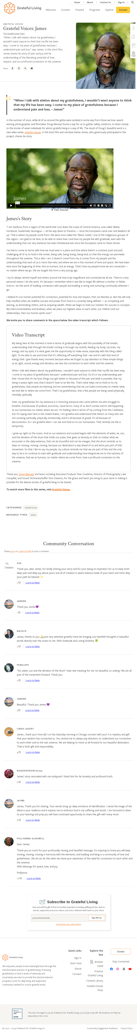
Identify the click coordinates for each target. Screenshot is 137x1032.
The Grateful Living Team (14, 33)
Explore (109, 9)
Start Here (75, 963)
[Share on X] (25, 68)
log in (12, 551)
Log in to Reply (33, 582)
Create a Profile (24, 551)
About (90, 2)
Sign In (121, 2)
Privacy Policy (127, 1028)
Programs (94, 9)
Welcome (51, 9)
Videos (33, 515)
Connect (65, 9)
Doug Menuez (26, 474)
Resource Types (16, 514)
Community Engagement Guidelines (102, 1028)
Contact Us (105, 2)
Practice (79, 9)
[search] (132, 2)
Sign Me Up (97, 918)
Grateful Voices (13, 24)
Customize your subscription (68, 924)
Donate (123, 9)
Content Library (94, 980)
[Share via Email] (32, 68)
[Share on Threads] (19, 68)
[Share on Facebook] (12, 68)
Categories (14, 507)
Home (77, 2)
